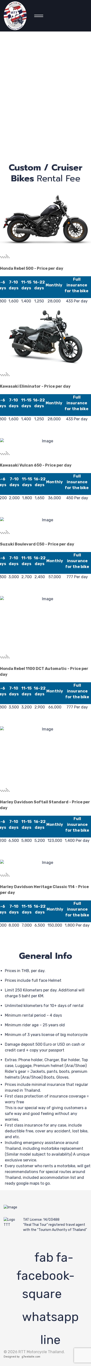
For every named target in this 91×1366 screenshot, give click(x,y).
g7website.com (31, 1356)
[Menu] (37, 16)
